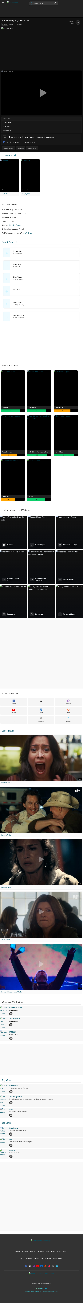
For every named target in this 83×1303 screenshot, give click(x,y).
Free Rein (5, 408)
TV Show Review (14, 1035)
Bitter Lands (32, 408)
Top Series (6, 1122)
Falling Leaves (6, 496)
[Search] (55, 3)
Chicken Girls (59, 408)
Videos (59, 1251)
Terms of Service (45, 1258)
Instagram (68, 703)
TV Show (4, 24)
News (64, 1251)
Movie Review (13, 1010)
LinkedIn (41, 712)
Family (26, 137)
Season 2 (4, 190)
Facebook (4, 142)
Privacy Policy (57, 1258)
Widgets (68, 721)
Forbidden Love (7, 452)
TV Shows (24, 1251)
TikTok (13, 721)
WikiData (28, 233)
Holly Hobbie (59, 452)
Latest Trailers (8, 730)
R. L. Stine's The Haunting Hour (38, 452)
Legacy (31, 496)
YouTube (13, 712)
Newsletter (41, 721)
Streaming (32, 1251)
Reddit (10, 142)
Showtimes (40, 1251)
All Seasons (7, 155)
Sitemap (36, 1258)
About (21, 1258)
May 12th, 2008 (15, 137)
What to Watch (50, 1251)
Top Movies (7, 1080)
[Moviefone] (15, 3)
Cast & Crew (8, 242)
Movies (17, 1251)
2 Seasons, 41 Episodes (45, 137)
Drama (32, 137)
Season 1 (25, 190)
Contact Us (28, 1258)
